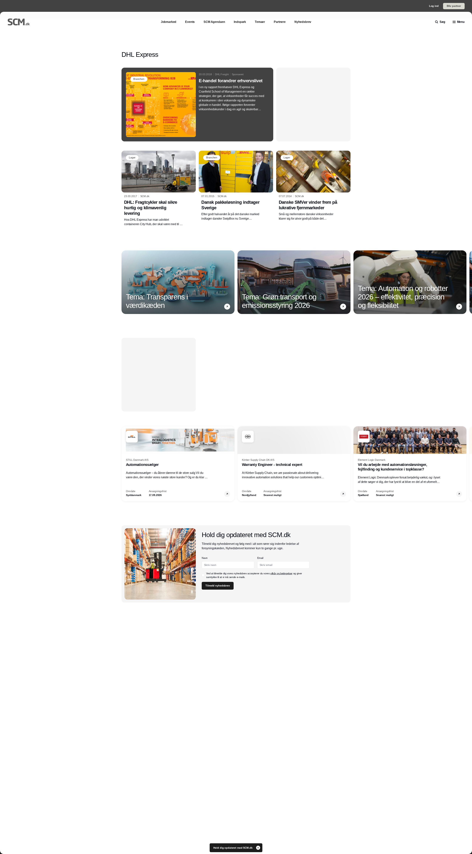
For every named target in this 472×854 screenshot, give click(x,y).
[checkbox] (203, 575)
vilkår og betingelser (281, 573)
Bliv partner (454, 5)
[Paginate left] (124, 282)
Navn (205, 557)
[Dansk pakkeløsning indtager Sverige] (236, 186)
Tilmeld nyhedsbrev (217, 585)
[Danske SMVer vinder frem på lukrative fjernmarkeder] (313, 186)
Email (260, 557)
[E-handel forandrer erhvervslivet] (197, 104)
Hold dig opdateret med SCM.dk (233, 847)
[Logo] (18, 22)
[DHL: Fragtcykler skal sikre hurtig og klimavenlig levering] (159, 188)
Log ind (434, 5)
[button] (227, 306)
